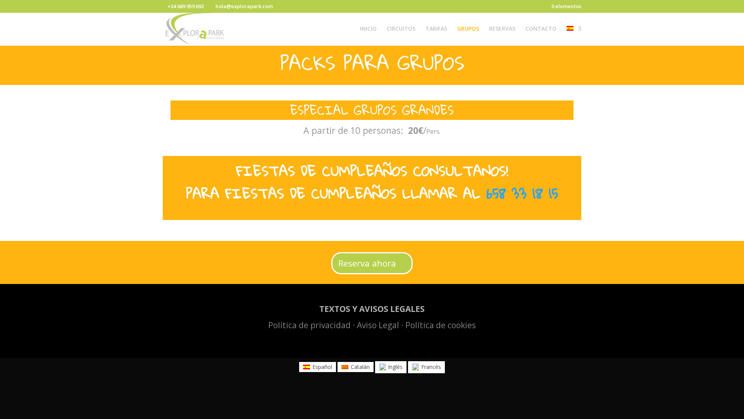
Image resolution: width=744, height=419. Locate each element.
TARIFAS (436, 29)
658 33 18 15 (522, 193)
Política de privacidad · (312, 325)
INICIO (368, 29)
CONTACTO (540, 29)
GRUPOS (468, 29)
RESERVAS (502, 29)
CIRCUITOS (401, 29)
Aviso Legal (378, 325)
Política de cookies (440, 325)
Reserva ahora (367, 263)
